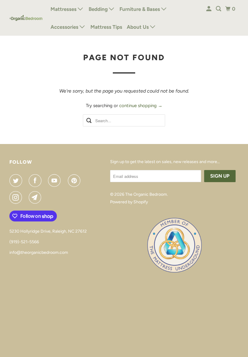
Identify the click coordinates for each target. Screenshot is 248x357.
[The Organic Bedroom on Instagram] (16, 197)
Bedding (99, 9)
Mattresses (64, 9)
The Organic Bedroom (146, 194)
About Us (138, 27)
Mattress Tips (106, 27)
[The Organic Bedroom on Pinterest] (75, 180)
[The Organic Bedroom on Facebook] (36, 180)
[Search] (219, 9)
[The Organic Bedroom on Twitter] (16, 180)
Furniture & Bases (140, 9)
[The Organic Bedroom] (26, 17)
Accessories (65, 27)
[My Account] (209, 9)
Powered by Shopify (129, 202)
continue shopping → (140, 105)
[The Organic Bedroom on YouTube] (55, 180)
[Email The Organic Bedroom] (36, 197)
